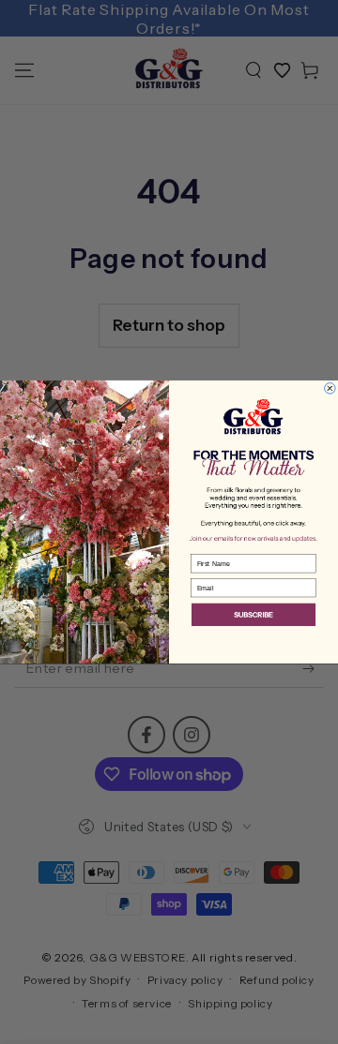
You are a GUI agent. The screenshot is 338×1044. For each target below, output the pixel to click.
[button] (253, 616)
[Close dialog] (330, 389)
